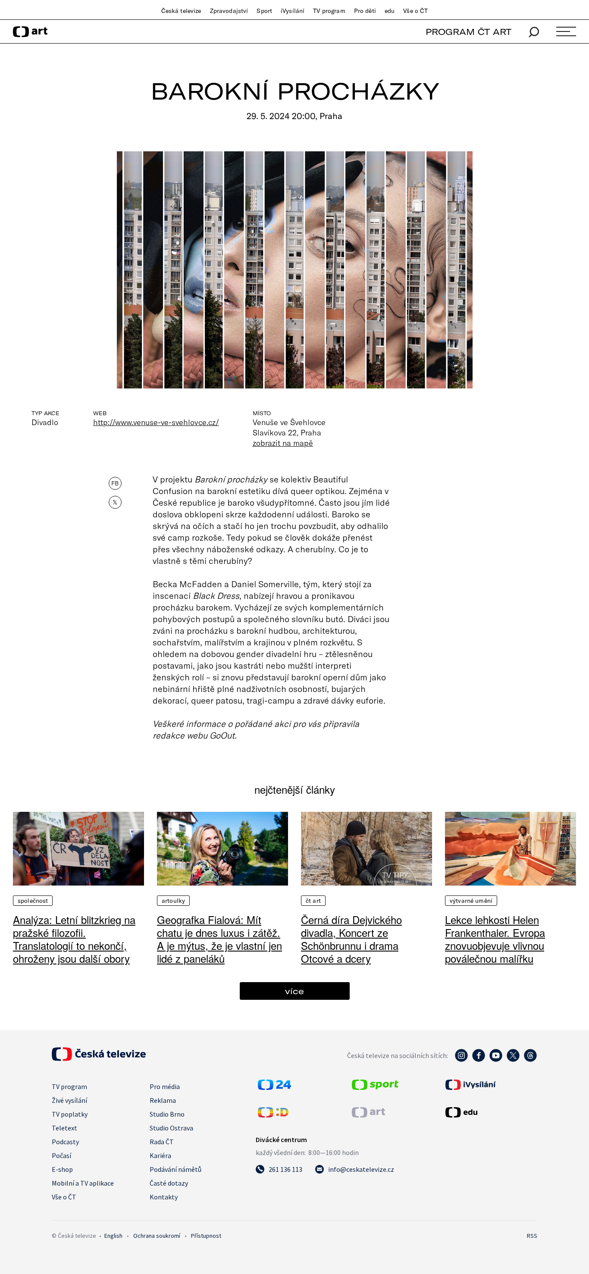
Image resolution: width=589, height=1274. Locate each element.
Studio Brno (167, 1114)
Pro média (165, 1086)
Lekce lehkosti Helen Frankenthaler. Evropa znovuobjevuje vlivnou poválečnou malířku (495, 939)
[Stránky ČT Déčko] (273, 1115)
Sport (264, 11)
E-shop (62, 1169)
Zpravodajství (229, 11)
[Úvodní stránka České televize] (99, 1058)
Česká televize (181, 11)
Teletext (64, 1128)
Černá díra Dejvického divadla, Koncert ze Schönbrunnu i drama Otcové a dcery (351, 939)
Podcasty (65, 1141)
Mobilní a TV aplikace (83, 1183)
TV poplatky (70, 1114)
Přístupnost (206, 1236)
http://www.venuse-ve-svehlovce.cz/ (156, 422)
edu (390, 11)
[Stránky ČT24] (274, 1087)
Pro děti (365, 11)
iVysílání (292, 11)
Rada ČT (162, 1141)
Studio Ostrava (171, 1128)
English (113, 1236)
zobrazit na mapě (283, 443)
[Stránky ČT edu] (490, 1112)
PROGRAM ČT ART (468, 31)
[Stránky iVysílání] (490, 1085)
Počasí (61, 1155)
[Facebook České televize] (479, 1059)
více (294, 991)
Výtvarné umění (471, 901)
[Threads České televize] (530, 1059)
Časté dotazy (169, 1183)
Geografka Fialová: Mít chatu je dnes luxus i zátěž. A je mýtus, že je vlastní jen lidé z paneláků (219, 939)
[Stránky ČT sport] (375, 1087)
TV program (329, 11)
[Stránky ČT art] (368, 1115)
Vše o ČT (415, 11)
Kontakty (164, 1197)
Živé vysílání (69, 1100)
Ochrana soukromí (156, 1236)
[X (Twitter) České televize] (513, 1059)
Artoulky (173, 901)
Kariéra (160, 1155)
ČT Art (313, 901)
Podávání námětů (175, 1169)
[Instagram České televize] (461, 1059)
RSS (532, 1236)
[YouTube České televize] (496, 1059)
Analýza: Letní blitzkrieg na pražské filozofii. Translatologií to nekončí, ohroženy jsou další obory (74, 939)
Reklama (163, 1100)
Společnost (33, 901)
